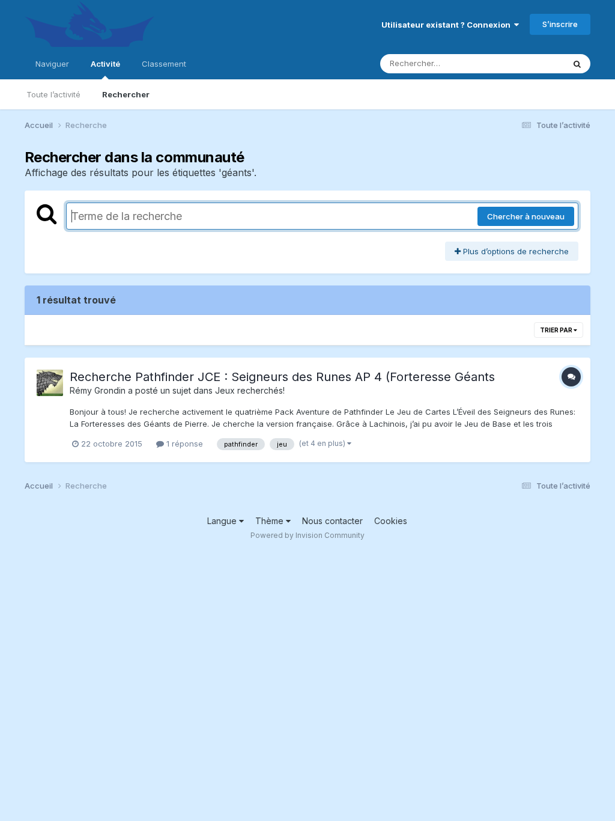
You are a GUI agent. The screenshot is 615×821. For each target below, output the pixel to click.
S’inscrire (560, 24)
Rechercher (126, 94)
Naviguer (52, 64)
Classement (164, 64)
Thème (270, 521)
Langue (223, 521)
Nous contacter (332, 521)
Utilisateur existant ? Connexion (447, 24)
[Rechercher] (577, 63)
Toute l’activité (53, 94)
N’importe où (525, 63)
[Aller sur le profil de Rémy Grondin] (50, 383)
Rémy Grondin (98, 390)
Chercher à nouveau (526, 216)
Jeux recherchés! (250, 390)
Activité (105, 64)
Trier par (557, 330)
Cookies (390, 521)
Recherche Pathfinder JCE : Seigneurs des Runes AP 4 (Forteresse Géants (282, 377)
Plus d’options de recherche (515, 251)
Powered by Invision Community (307, 535)
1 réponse (183, 443)
